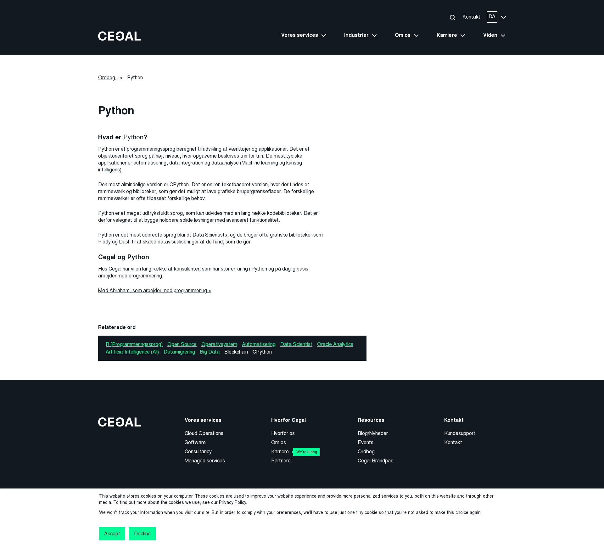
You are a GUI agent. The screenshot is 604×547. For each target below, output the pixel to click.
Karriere (294, 451)
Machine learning (260, 162)
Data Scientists (210, 235)
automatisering (149, 162)
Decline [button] (142, 533)
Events (365, 442)
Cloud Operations (204, 433)
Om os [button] (403, 35)
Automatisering (259, 344)
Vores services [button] (299, 35)
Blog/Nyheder (373, 433)
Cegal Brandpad (376, 460)
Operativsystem (219, 344)
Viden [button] (490, 35)
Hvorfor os (283, 433)
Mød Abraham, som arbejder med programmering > (154, 290)
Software (195, 442)
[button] (452, 17)
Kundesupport (459, 433)
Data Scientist (296, 344)
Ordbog (366, 451)
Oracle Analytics (335, 344)
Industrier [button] (356, 35)
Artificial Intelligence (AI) (132, 352)
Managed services (205, 460)
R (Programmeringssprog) (134, 344)
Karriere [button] (447, 35)
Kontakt (471, 17)
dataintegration (186, 162)
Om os (278, 442)
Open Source (182, 344)
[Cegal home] (119, 35)
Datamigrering (179, 352)
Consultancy (198, 451)
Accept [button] (112, 533)
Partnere (281, 460)
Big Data (210, 352)
